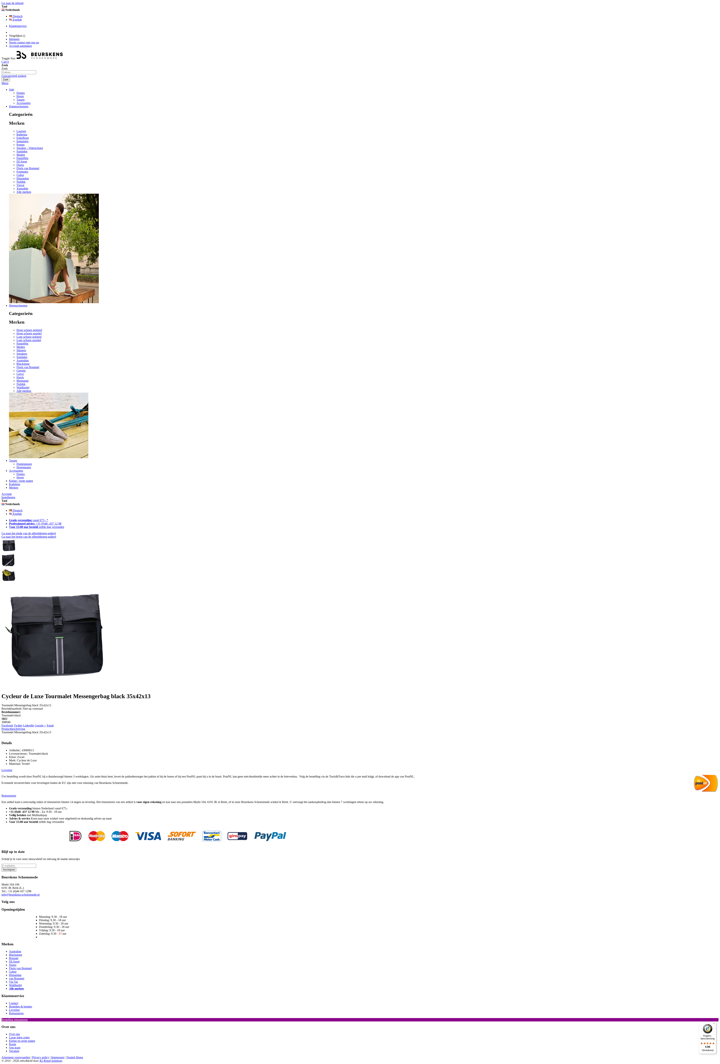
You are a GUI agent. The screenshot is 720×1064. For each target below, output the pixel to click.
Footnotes (22, 171)
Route (12, 1044)
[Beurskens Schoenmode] (39, 58)
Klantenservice (18, 26)
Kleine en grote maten (22, 1040)
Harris (20, 377)
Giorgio (21, 370)
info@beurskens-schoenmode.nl (21, 894)
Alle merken (23, 191)
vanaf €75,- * (28, 520)
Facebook (7, 725)
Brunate (13, 958)
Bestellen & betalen (20, 1006)
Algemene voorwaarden (16, 1057)
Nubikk (21, 181)
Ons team (14, 1047)
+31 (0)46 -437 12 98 (35, 523)
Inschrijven (9, 869)
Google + (40, 725)
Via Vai (13, 981)
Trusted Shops (74, 1057)
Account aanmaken (20, 45)
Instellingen (8, 497)
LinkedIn (28, 725)
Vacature (14, 1051)
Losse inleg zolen (19, 1037)
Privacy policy (40, 1057)
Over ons (14, 1034)
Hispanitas (22, 178)
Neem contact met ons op (24, 42)
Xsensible (22, 188)
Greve (20, 374)
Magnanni (22, 380)
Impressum (57, 1057)
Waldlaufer (22, 387)
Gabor (20, 175)
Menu (5, 83)
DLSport (21, 161)
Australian (22, 360)
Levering (14, 1010)
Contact (13, 1003)
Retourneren (16, 1013)
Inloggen (14, 39)
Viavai (20, 185)
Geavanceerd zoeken (14, 75)
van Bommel (16, 978)
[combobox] (19, 72)
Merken (13, 487)
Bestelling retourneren (15, 1019)
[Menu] (714, 1024)
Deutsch (17, 16)
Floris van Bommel (27, 168)
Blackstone (23, 363)
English (17, 19)
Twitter (18, 725)
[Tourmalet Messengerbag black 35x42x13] (9, 551)
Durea (20, 164)
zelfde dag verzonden (36, 527)
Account (7, 494)
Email (50, 725)
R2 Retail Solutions (51, 1060)
